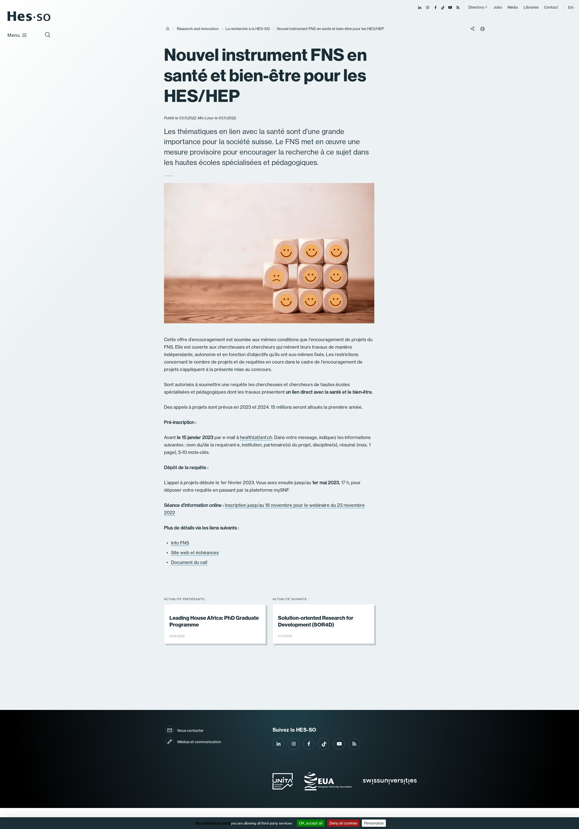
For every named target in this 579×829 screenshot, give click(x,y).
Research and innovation (197, 28)
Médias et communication (199, 742)
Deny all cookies (343, 823)
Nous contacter (190, 730)
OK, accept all (311, 823)
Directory (476, 7)
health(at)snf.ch (256, 437)
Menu (13, 35)
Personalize (374, 823)
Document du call (189, 562)
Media (513, 7)
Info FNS (180, 543)
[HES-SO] (28, 20)
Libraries (531, 7)
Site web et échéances (195, 552)
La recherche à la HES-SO (247, 28)
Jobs (498, 7)
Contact (551, 7)
